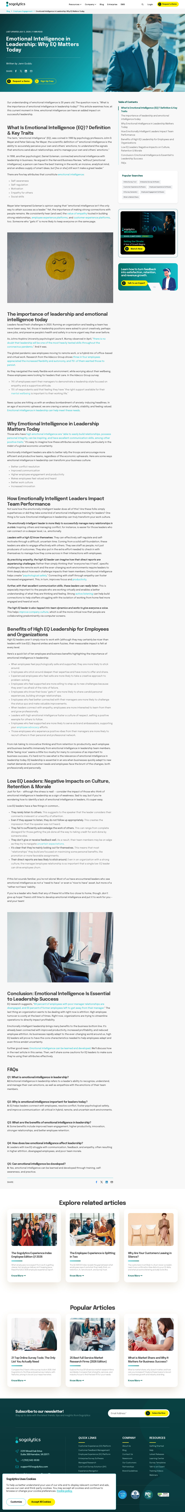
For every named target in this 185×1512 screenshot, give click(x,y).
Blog (102, 4)
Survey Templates (157, 1463)
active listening (84, 594)
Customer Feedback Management (94, 1450)
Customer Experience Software (135, 187)
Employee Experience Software (160, 187)
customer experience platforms (92, 217)
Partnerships (128, 1467)
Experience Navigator (88, 1471)
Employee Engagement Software (152, 192)
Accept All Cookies (41, 1502)
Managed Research (87, 1463)
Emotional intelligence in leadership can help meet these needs (43, 410)
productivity (79, 579)
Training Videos (156, 1471)
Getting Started (156, 1446)
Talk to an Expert (157, 1467)
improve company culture (33, 612)
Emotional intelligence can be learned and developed (60, 1048)
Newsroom (127, 1459)
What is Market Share (131, 197)
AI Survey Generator (130, 192)
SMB (123, 4)
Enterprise (112, 4)
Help (151, 1450)
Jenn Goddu (25, 64)
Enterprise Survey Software (149, 182)
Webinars (153, 1475)
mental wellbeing (20, 393)
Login (150, 4)
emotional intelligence (71, 174)
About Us (126, 1446)
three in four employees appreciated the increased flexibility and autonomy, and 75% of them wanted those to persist (55, 361)
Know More (17, 1276)
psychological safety (35, 575)
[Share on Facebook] (16, 72)
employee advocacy (28, 727)
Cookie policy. (64, 1491)
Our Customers (129, 1463)
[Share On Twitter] (21, 72)
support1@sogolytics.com (34, 1467)
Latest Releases (156, 1454)
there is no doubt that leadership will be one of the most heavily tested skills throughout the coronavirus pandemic (56, 343)
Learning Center (156, 1459)
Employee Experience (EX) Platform (94, 1454)
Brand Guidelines (130, 1471)
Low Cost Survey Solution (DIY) (92, 1467)
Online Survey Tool (130, 182)
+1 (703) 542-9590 (30, 1460)
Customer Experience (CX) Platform (94, 1446)
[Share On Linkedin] (26, 72)
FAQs (123, 163)
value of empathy (77, 213)
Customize (16, 1502)
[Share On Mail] (31, 72)
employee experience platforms (50, 217)
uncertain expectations (50, 844)
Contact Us (127, 1454)
